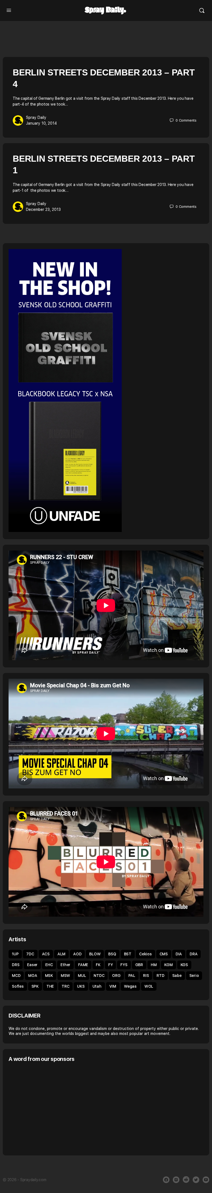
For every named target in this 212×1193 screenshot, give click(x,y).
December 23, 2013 (43, 209)
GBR (139, 965)
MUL (82, 975)
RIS (146, 975)
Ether (65, 965)
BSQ (112, 954)
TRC (65, 986)
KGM (168, 965)
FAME (83, 965)
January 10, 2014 (41, 123)
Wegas (130, 986)
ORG (116, 975)
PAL (131, 975)
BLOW (94, 954)
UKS (80, 986)
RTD (160, 975)
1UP (15, 954)
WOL (148, 986)
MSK (49, 975)
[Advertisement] (55, 1108)
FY (110, 965)
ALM (61, 954)
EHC (49, 965)
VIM (112, 986)
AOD (77, 954)
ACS (46, 954)
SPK (35, 986)
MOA (32, 975)
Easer (32, 965)
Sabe (177, 975)
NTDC (99, 975)
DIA (179, 954)
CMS (164, 954)
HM (154, 965)
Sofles (18, 986)
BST (127, 954)
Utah (97, 986)
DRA (193, 954)
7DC (30, 954)
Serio (194, 975)
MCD (16, 975)
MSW (65, 975)
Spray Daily (36, 117)
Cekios (145, 954)
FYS (123, 965)
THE (50, 986)
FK (98, 965)
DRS (15, 965)
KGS (184, 965)
